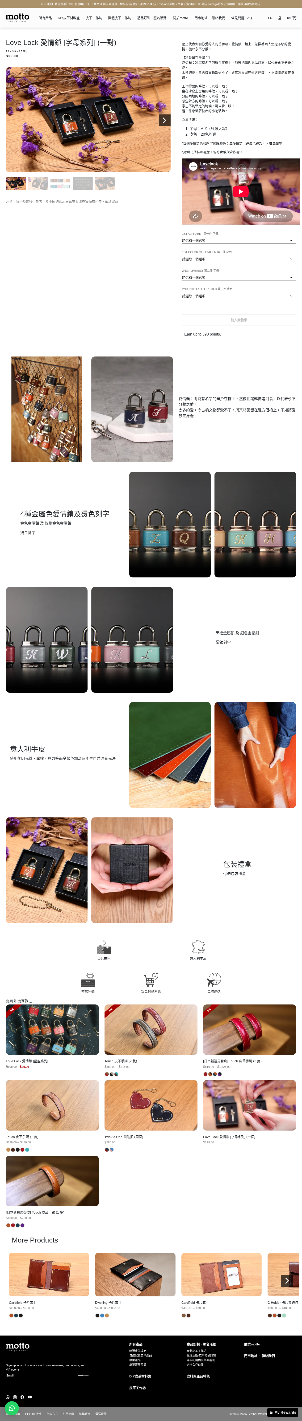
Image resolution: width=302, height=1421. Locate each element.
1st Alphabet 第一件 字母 (200, 233)
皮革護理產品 (137, 1364)
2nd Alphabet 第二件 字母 (200, 270)
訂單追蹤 (68, 1414)
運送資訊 (101, 1414)
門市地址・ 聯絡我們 (209, 18)
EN (270, 18)
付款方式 (52, 1414)
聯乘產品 (135, 1360)
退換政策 (84, 1414)
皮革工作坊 (94, 18)
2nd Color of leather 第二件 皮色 (207, 289)
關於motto (180, 18)
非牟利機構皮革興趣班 (201, 1360)
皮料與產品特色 (198, 1376)
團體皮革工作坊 (119, 18)
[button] (165, 120)
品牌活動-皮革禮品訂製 (201, 1355)
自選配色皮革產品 (140, 1355)
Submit (85, 1375)
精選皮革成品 (137, 1351)
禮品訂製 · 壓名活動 (152, 18)
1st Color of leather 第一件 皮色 (207, 252)
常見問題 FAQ (241, 18)
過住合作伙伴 (195, 1364)
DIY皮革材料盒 (69, 18)
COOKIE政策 (33, 1414)
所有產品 (45, 18)
